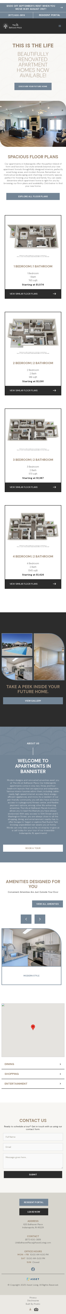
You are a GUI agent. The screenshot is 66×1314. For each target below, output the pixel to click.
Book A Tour (33, 848)
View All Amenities (47, 904)
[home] (17, 26)
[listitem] (33, 956)
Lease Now (33, 1211)
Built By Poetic (33, 1304)
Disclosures (33, 1300)
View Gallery (33, 700)
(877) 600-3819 (16, 15)
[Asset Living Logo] (33, 1279)
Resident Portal (49, 15)
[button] (59, 26)
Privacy (33, 1298)
